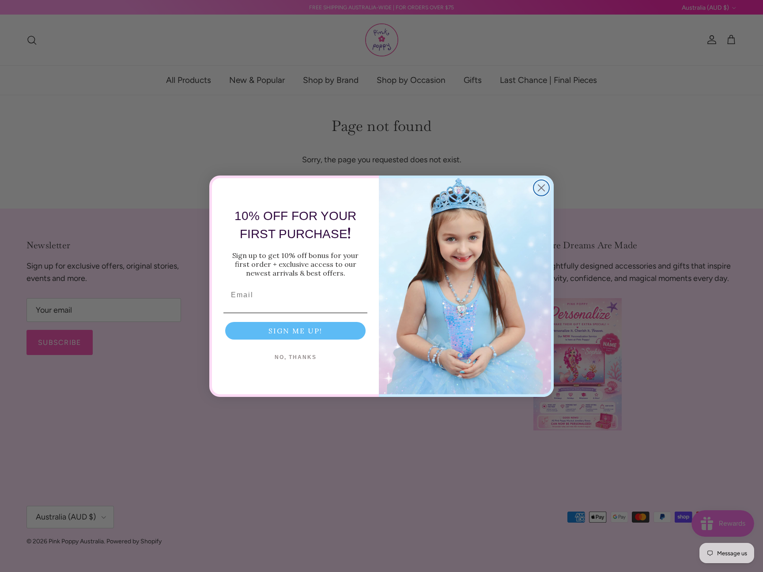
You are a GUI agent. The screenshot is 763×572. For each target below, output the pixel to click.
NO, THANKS (296, 357)
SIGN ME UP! (295, 330)
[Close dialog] (541, 188)
